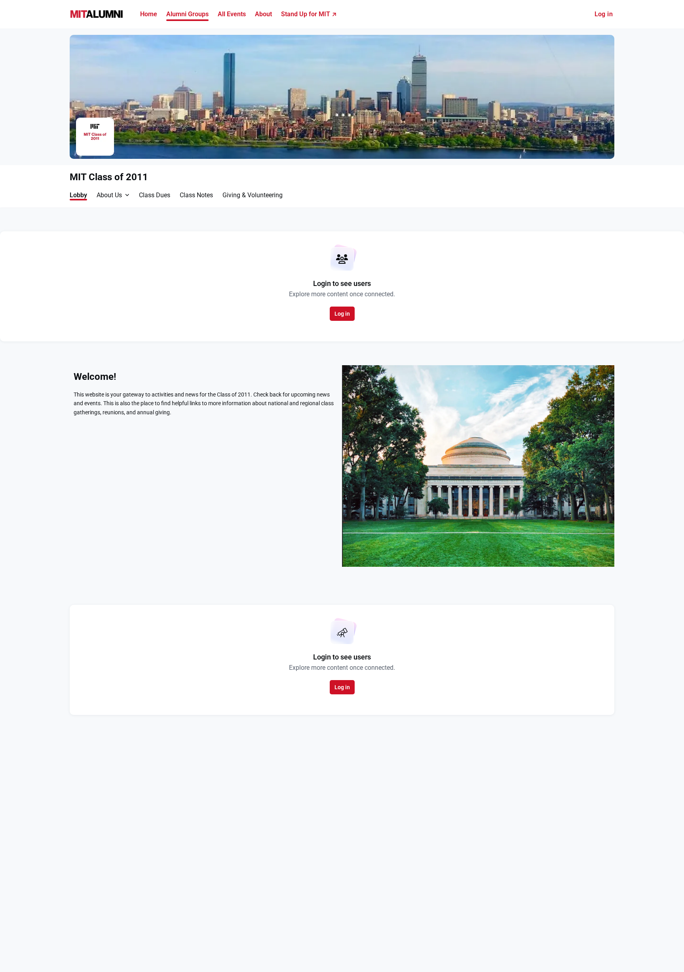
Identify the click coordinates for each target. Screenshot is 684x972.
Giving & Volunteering (252, 195)
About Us (109, 195)
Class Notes (196, 195)
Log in (604, 14)
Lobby (78, 195)
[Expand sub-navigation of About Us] (127, 194)
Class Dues (154, 195)
